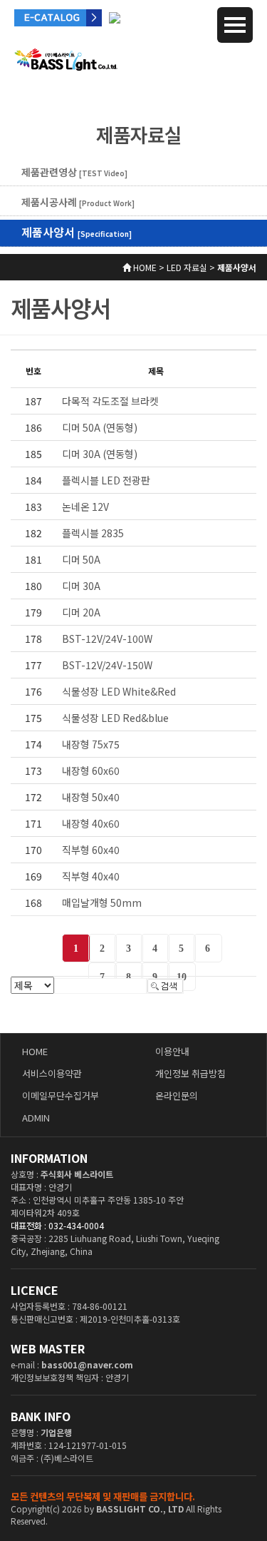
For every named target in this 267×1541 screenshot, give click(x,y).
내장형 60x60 (91, 770)
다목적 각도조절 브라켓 (110, 401)
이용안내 (172, 1051)
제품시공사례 (78, 202)
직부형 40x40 (91, 876)
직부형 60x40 (91, 850)
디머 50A (81, 559)
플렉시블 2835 (93, 533)
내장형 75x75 (91, 744)
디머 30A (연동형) (99, 454)
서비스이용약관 (52, 1073)
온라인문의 (176, 1095)
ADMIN (36, 1117)
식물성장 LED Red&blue (115, 718)
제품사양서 (76, 231)
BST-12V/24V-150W (107, 665)
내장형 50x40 (91, 797)
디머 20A (81, 612)
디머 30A (81, 586)
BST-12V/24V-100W (107, 638)
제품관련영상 (74, 172)
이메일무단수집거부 (60, 1095)
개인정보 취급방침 (190, 1073)
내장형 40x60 (91, 823)
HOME (35, 1051)
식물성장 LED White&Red (119, 691)
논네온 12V (85, 506)
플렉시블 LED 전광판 (106, 480)
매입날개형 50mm (102, 902)
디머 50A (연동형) (99, 427)
